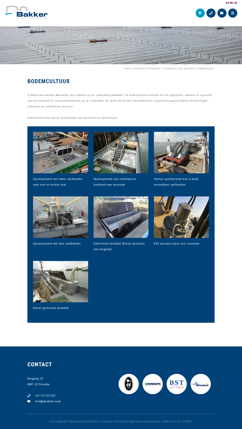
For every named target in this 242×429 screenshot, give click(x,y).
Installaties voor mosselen (179, 68)
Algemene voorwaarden (145, 421)
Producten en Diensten (147, 68)
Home (127, 68)
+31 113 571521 (45, 395)
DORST (187, 421)
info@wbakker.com (48, 401)
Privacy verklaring (114, 421)
